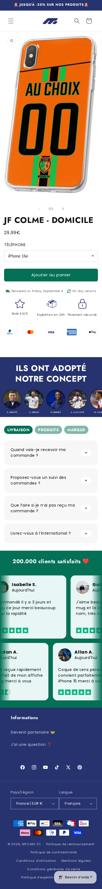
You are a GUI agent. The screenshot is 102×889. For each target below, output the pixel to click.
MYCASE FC (31, 844)
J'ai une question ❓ (31, 744)
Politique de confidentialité (53, 852)
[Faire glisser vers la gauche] (39, 209)
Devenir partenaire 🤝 (33, 732)
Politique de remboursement (70, 844)
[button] (11, 21)
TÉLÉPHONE (15, 244)
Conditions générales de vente (53, 869)
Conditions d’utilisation (36, 861)
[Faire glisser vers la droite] (63, 209)
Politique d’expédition (39, 877)
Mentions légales (76, 861)
